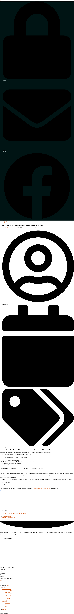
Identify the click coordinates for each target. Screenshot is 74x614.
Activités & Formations (6, 589)
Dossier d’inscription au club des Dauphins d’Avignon (9, 503)
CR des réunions (8, 604)
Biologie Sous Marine (8, 590)
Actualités (5, 227)
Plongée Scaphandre (8, 595)
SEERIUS (8, 585)
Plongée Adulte (9, 596)
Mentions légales (2, 580)
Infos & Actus (4, 601)
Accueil (1, 227)
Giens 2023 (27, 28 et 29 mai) (7, 514)
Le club (3, 587)
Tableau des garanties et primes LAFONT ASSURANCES (41, 488)
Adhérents (4, 609)
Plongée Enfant (9, 598)
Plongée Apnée (7, 592)
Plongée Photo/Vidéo (8, 593)
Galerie (6, 606)
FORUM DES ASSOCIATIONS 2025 (8, 517)
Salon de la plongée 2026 (6, 516)
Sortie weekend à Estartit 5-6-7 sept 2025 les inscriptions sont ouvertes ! (14, 513)
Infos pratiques (7, 603)
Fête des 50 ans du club (6, 519)
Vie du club (9, 227)
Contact (3, 610)
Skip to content (2, 0)
